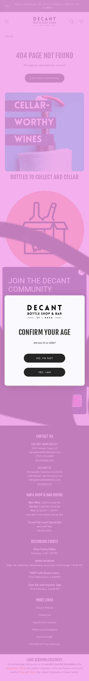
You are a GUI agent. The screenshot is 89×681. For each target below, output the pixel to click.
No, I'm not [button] (44, 358)
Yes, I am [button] (44, 372)
